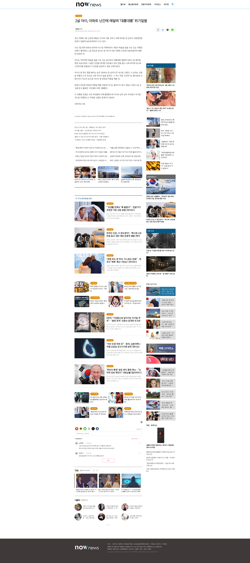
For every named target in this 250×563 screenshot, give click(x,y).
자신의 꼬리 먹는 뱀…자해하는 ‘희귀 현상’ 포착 (90, 127)
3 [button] (109, 524)
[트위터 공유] (163, 31)
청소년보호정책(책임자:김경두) (141, 544)
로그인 (109, 544)
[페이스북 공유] (158, 31)
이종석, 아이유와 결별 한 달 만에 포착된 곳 (89, 507)
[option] (84, 483)
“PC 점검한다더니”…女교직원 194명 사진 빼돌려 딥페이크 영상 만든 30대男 (84, 490)
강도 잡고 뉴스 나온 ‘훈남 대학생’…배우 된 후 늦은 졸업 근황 (112, 518)
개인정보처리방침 (128, 544)
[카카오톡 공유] (168, 31)
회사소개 (114, 544)
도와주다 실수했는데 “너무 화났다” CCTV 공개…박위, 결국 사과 (106, 490)
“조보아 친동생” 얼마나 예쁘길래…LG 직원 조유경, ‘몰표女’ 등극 (112, 508)
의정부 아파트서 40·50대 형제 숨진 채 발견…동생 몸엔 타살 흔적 (129, 490)
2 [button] (108, 524)
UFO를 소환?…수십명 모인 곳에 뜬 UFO (88, 130)
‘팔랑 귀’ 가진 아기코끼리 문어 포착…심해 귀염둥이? (92, 137)
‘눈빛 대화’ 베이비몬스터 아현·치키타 (135, 517)
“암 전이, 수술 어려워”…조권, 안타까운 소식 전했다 (88, 518)
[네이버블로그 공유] (172, 31)
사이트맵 (164, 544)
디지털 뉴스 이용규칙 (155, 544)
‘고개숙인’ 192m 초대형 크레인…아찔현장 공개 (90, 140)
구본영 (77, 29)
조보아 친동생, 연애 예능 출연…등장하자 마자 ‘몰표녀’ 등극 (135, 508)
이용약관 (120, 544)
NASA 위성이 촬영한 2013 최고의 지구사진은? (90, 133)
